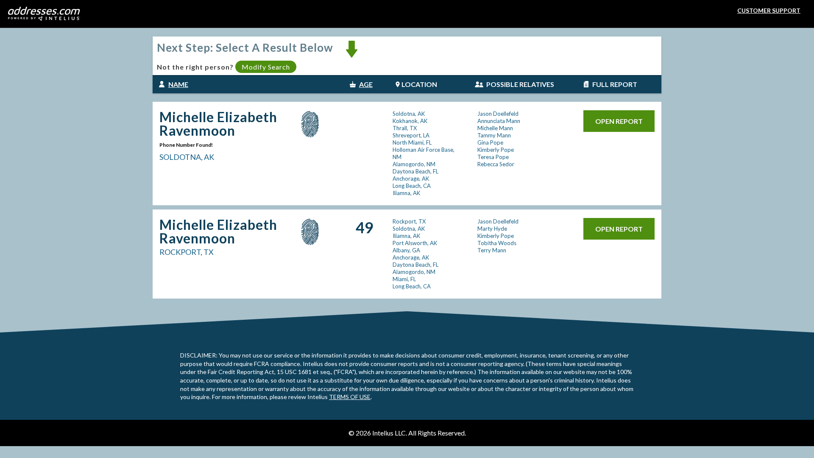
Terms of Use (350, 396)
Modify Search (266, 67)
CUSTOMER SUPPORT (768, 10)
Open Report (619, 121)
